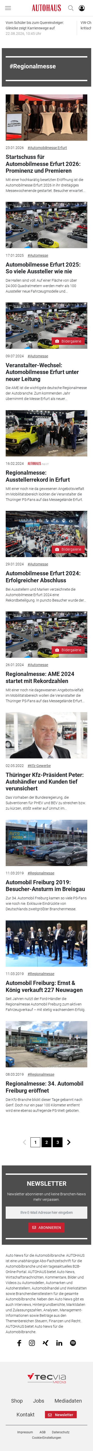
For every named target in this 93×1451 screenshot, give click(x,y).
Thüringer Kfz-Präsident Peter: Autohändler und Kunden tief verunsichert (45, 782)
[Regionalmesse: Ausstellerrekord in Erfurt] (46, 433)
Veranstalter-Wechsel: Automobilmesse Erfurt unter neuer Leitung (42, 372)
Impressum (25, 1432)
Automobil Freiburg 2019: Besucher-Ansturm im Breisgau (45, 885)
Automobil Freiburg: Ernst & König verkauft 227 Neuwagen (44, 986)
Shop (17, 1401)
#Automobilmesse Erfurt (47, 148)
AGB (42, 1432)
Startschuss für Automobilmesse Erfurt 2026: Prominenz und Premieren (43, 164)
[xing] (46, 1342)
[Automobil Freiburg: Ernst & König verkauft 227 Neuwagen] (46, 943)
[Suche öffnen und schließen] (69, 8)
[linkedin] (59, 1342)
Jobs (38, 1401)
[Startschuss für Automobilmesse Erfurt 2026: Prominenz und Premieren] (46, 117)
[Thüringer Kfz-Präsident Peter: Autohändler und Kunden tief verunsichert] (46, 735)
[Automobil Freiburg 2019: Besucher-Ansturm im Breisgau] (46, 843)
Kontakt (26, 1414)
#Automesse (38, 255)
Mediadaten (68, 1401)
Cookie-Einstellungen (46, 1438)
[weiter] (69, 1142)
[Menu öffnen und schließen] (9, 8)
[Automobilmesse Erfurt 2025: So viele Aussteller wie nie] (46, 225)
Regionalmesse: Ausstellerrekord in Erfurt (38, 476)
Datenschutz (60, 1432)
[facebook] (19, 1343)
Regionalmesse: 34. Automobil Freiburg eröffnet (44, 1087)
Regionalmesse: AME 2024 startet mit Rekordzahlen (40, 677)
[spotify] (73, 1342)
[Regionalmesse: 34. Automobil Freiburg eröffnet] (46, 1044)
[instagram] (32, 1342)
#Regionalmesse (41, 873)
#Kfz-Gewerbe (39, 766)
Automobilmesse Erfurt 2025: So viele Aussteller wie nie (43, 268)
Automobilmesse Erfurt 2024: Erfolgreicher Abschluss (43, 576)
